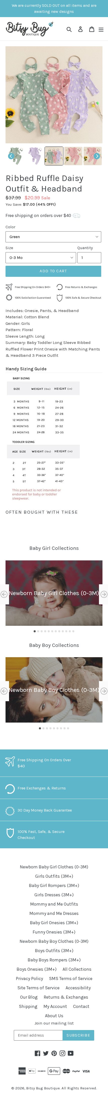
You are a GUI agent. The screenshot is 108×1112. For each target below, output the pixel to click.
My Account (55, 1006)
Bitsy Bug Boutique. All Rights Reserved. (61, 1088)
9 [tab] (63, 631)
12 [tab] (73, 631)
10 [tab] (66, 631)
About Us (54, 1015)
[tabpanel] (54, 593)
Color (10, 227)
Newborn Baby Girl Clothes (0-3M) (54, 867)
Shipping (28, 1006)
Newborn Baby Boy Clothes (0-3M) (54, 941)
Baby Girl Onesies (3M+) (54, 922)
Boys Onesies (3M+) (37, 969)
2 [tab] (38, 631)
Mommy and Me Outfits (54, 904)
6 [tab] (52, 631)
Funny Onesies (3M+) (54, 932)
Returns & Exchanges (66, 997)
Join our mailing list (54, 1023)
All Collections (77, 969)
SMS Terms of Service (70, 978)
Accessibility (78, 988)
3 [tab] (42, 631)
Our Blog (29, 997)
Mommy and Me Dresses (54, 913)
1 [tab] (35, 631)
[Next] (97, 156)
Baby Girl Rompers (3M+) (54, 885)
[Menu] (101, 28)
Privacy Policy (29, 978)
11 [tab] (70, 631)
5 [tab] (49, 631)
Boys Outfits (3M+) (54, 950)
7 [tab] (56, 631)
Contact (81, 1006)
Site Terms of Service (38, 988)
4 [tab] (45, 631)
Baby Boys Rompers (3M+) (54, 960)
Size (9, 247)
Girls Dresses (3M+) (54, 895)
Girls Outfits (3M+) (54, 876)
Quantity (85, 247)
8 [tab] (59, 631)
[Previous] (11, 156)
